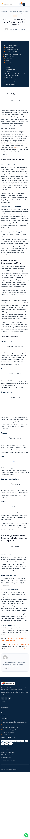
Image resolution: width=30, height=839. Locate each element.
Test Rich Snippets (11, 84)
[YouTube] (9, 698)
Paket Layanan (5, 707)
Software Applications (11, 69)
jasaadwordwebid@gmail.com (10, 730)
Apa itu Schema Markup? (10, 45)
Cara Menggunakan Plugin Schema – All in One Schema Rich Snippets (15, 74)
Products (8, 65)
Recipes (8, 67)
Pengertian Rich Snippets (12, 49)
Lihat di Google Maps (8, 732)
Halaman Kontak (7, 734)
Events (7, 60)
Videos (8, 71)
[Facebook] (2, 698)
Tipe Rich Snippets (9, 56)
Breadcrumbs (9, 58)
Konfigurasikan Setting (11, 79)
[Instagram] (6, 698)
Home (2, 11)
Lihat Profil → (6, 669)
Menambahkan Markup (11, 82)
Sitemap (3, 715)
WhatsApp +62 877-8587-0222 (11, 727)
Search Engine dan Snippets (13, 52)
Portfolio (3, 710)
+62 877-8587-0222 (8, 725)
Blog (6, 11)
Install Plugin (9, 77)
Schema (15, 147)
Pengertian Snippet (10, 47)
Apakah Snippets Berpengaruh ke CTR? (14, 54)
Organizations (9, 63)
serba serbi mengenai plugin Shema (18, 644)
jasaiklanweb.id (21, 649)
